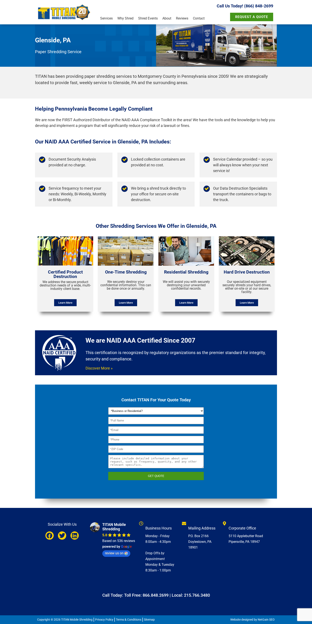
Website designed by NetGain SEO (252, 619)
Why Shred (125, 18)
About (166, 18)
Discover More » (99, 368)
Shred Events (148, 18)
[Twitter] (62, 535)
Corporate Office (242, 528)
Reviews (182, 18)
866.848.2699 (156, 595)
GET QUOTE (156, 476)
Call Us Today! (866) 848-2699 (245, 5)
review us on (114, 553)
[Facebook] (49, 535)
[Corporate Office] (224, 523)
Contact (199, 18)
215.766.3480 (197, 595)
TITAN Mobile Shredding (114, 526)
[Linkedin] (74, 535)
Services (106, 18)
